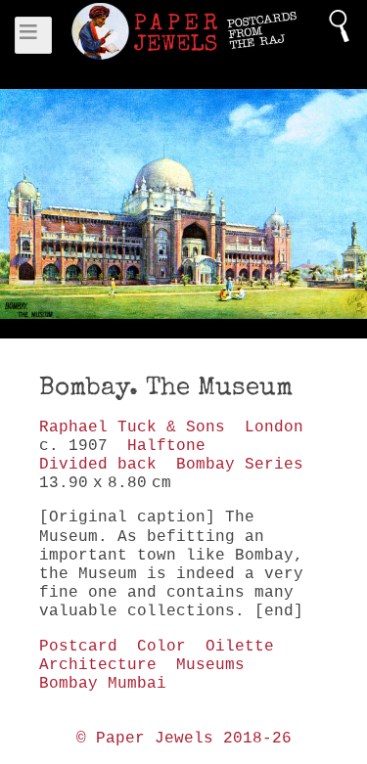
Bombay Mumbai (102, 684)
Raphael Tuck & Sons (132, 427)
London (274, 427)
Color (161, 646)
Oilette (240, 646)
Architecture (98, 665)
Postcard (78, 646)
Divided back (98, 464)
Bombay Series (239, 464)
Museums (210, 665)
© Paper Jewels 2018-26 (184, 738)
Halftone (166, 446)
